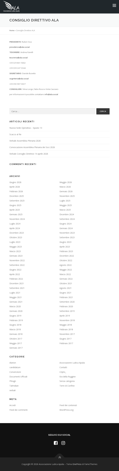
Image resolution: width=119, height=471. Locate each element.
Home (11, 30)
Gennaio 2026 (66, 191)
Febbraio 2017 (66, 343)
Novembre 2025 (67, 196)
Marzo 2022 (65, 274)
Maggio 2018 (65, 324)
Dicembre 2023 (16, 232)
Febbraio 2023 (66, 251)
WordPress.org (66, 409)
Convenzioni (15, 372)
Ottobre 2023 (15, 237)
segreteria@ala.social (19, 78)
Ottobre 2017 (15, 338)
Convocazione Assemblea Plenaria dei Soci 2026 (32, 147)
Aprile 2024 (14, 228)
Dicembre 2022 (66, 255)
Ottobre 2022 (65, 260)
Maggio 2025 (65, 205)
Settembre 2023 (67, 237)
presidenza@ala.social (19, 47)
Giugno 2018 (15, 324)
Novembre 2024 (17, 219)
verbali (12, 390)
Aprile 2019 (64, 315)
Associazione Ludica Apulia (72, 362)
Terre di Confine (67, 385)
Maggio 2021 (15, 297)
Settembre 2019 (67, 311)
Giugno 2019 (15, 315)
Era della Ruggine (67, 376)
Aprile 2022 (14, 274)
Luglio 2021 (14, 292)
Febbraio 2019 (16, 320)
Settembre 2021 (17, 288)
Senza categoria (67, 381)
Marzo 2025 (65, 209)
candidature (14, 367)
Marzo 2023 (15, 251)
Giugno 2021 (65, 292)
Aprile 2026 (14, 186)
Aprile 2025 (14, 209)
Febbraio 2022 (16, 278)
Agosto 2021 (65, 288)
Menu (114, 5)
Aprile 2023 (64, 246)
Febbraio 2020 (66, 306)
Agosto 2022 (65, 265)
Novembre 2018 (67, 320)
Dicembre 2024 (66, 214)
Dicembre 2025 (16, 196)
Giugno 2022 (15, 269)
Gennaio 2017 (15, 347)
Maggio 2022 (65, 269)
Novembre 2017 (67, 334)
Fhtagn (12, 381)
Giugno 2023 (65, 242)
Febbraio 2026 (16, 191)
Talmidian (14, 385)
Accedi (12, 405)
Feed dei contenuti (68, 405)
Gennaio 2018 (15, 334)
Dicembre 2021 (16, 283)
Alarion (12, 362)
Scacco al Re (15, 134)
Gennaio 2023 (15, 255)
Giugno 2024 (65, 223)
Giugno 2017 (65, 338)
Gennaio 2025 (15, 214)
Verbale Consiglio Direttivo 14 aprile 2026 (28, 153)
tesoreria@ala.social (18, 57)
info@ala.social (51, 94)
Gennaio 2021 (15, 301)
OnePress (77, 464)
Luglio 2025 (64, 200)
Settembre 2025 (17, 200)
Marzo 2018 (15, 329)
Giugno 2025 (15, 205)
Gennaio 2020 (15, 311)
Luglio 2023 (14, 242)
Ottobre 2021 (65, 283)
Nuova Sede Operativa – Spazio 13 (25, 127)
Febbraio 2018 (66, 329)
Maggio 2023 (15, 246)
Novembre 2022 (17, 260)
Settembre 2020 (67, 301)
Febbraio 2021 (66, 297)
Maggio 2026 (65, 182)
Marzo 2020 (15, 306)
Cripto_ (62, 372)
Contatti (63, 367)
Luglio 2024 (14, 223)
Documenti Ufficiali (18, 376)
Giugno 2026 (15, 182)
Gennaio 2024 (66, 228)
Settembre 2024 (67, 219)
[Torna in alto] (59, 457)
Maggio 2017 (15, 343)
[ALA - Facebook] (56, 443)
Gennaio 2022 (66, 278)
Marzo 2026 (65, 186)
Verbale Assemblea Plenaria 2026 (25, 140)
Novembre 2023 (67, 232)
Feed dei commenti (18, 409)
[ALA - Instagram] (63, 443)
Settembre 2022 (17, 265)
